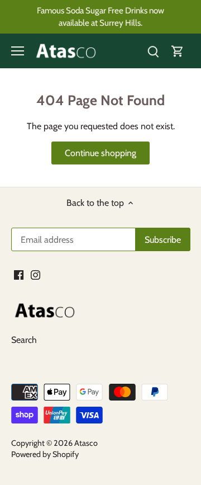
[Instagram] (133, 300)
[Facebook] (117, 300)
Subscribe (164, 263)
